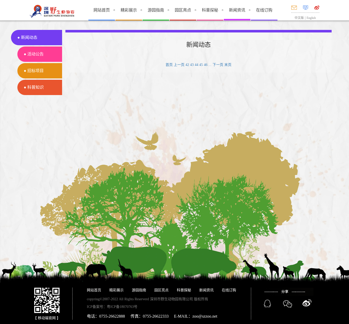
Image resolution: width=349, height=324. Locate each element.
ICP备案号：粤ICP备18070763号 (112, 307)
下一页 (218, 65)
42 (187, 65)
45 (201, 65)
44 (196, 65)
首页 (169, 65)
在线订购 (264, 10)
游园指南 (156, 10)
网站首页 (102, 10)
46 (205, 65)
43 (192, 65)
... (210, 65)
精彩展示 (129, 10)
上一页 (179, 65)
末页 (227, 65)
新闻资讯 (237, 10)
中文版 (299, 18)
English (311, 18)
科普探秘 (210, 10)
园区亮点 (183, 10)
